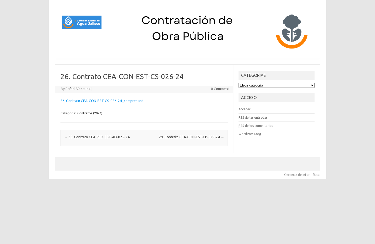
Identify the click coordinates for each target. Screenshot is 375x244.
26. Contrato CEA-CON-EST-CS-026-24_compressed (101, 101)
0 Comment (220, 89)
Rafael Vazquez (78, 89)
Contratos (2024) (89, 113)
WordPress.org (250, 134)
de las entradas (253, 117)
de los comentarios (256, 125)
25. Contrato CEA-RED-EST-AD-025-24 (97, 137)
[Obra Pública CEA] (187, 49)
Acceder (245, 109)
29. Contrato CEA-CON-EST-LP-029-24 (191, 137)
